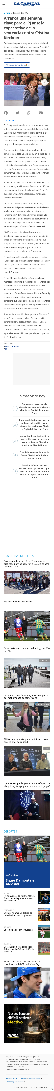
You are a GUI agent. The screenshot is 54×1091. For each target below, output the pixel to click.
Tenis (47, 748)
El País (7, 13)
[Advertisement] (31, 368)
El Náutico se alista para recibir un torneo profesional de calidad (26, 741)
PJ (6, 349)
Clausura (7, 944)
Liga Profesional (12, 875)
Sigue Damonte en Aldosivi (18, 601)
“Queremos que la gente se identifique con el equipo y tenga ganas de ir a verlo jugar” (27, 785)
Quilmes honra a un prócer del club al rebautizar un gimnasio (18, 914)
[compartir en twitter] (21, 113)
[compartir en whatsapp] (33, 113)
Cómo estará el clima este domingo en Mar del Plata (27, 650)
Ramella (45, 793)
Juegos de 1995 (43, 704)
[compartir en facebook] (9, 113)
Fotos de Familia (12, 1078)
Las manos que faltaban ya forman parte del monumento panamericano (26, 696)
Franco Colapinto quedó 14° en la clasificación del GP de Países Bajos (23, 963)
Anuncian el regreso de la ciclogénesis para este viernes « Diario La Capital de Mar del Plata (31, 408)
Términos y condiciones (15, 1081)
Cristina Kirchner (12, 346)
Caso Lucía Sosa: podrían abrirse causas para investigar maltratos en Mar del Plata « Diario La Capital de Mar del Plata (32, 471)
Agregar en (17, 65)
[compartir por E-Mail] (44, 113)
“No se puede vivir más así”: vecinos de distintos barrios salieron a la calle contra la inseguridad (26, 564)
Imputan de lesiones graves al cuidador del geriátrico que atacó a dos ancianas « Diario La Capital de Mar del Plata (31, 425)
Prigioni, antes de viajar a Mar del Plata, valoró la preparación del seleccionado (19, 898)
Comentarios (10, 120)
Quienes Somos (35, 1078)
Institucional (9, 910)
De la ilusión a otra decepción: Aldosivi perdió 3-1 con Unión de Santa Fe (19, 949)
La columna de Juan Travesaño (18, 929)
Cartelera (23, 1078)
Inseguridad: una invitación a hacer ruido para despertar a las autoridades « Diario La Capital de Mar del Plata (31, 441)
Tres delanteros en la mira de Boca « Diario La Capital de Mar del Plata (31, 455)
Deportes (45, 969)
